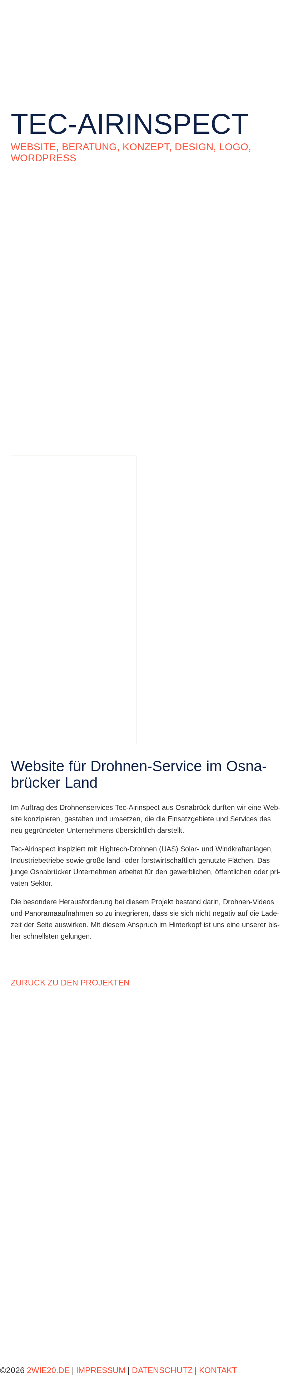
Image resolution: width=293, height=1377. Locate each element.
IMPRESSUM (102, 1370)
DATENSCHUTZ (162, 1370)
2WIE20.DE (48, 1370)
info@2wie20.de (36, 1161)
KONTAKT (218, 1370)
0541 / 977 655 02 (40, 1150)
